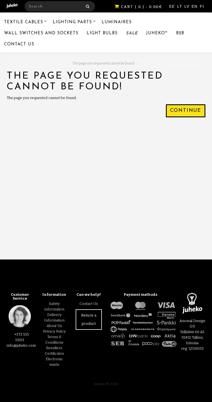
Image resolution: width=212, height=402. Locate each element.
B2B (180, 33)
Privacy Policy (54, 331)
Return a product (89, 319)
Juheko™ (157, 33)
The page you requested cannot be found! (104, 63)
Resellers (54, 348)
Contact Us (19, 44)
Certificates (54, 353)
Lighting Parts (72, 22)
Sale (132, 33)
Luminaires (117, 22)
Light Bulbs (102, 33)
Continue (185, 110)
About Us (54, 326)
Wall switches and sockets (41, 33)
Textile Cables (23, 22)
